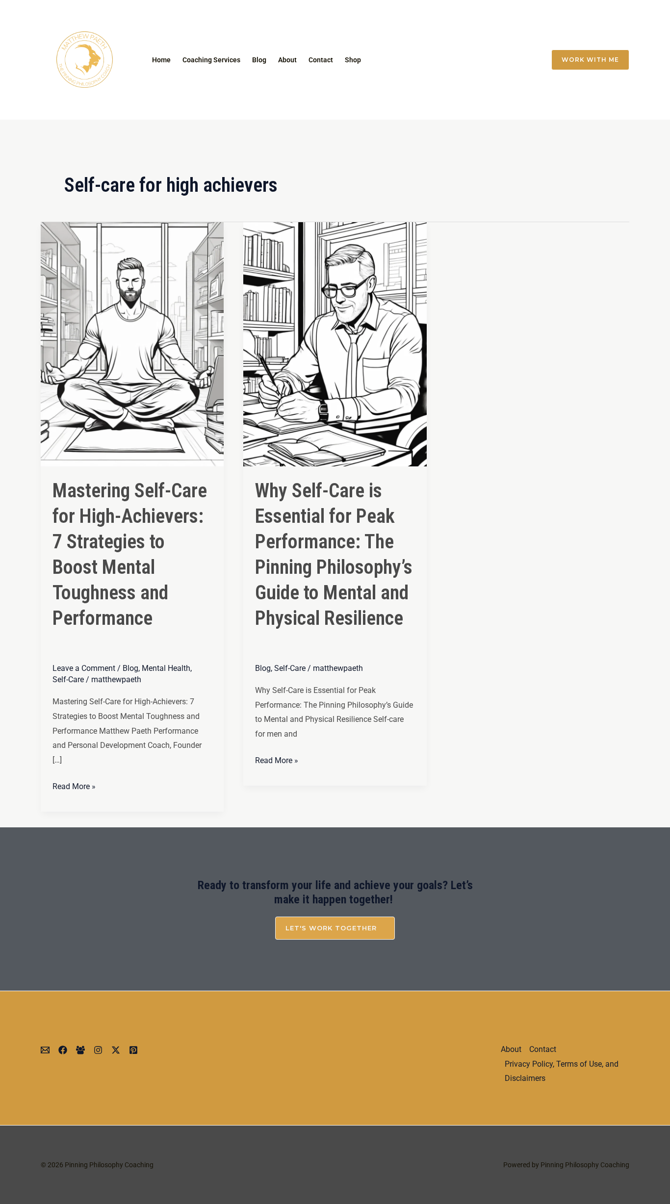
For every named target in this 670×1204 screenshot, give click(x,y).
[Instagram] (463, 59)
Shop (353, 60)
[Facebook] (504, 59)
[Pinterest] (133, 1050)
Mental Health (166, 668)
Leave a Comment (83, 668)
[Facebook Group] (525, 59)
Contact (321, 60)
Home (161, 60)
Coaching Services (211, 60)
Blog (259, 60)
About (287, 60)
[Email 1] (442, 59)
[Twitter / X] (484, 59)
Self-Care (68, 679)
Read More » (74, 785)
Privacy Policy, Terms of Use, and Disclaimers (561, 1071)
